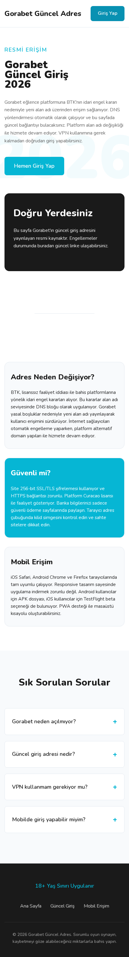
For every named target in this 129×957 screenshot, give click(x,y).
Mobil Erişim (96, 906)
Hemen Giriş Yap (34, 166)
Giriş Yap (107, 13)
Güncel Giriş (62, 906)
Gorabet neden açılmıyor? (44, 721)
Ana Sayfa (30, 906)
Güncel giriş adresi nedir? (43, 754)
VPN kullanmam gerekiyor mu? (50, 787)
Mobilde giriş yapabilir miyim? (49, 819)
